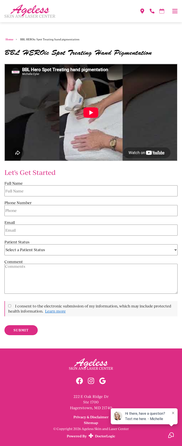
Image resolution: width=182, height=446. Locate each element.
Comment (13, 262)
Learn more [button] (55, 311)
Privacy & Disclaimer (91, 417)
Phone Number (18, 203)
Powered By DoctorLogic (91, 436)
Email (9, 223)
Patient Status (17, 242)
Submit (21, 330)
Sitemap (91, 423)
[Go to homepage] (66, 11)
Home (10, 39)
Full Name (13, 183)
